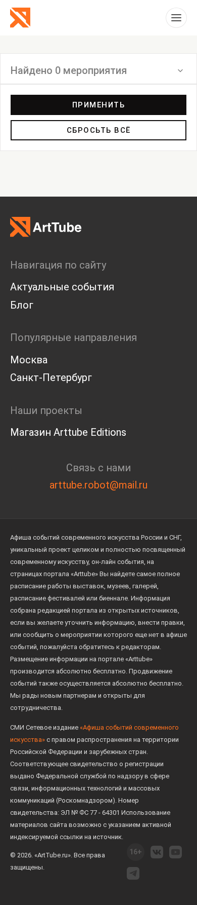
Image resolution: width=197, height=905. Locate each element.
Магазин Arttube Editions (68, 432)
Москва (28, 360)
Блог (21, 305)
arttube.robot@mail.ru (98, 485)
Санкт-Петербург (51, 377)
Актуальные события (62, 287)
